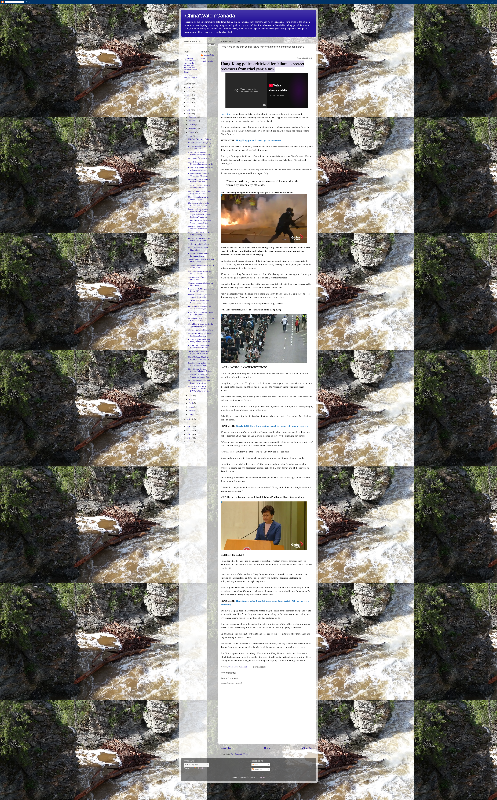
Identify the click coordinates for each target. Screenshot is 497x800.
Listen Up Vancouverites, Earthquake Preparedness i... (199, 153)
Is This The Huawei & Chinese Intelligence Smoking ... (199, 334)
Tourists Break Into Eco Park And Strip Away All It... (201, 260)
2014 (189, 434)
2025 (189, 91)
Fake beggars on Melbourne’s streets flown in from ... (199, 364)
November (193, 120)
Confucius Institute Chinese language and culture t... (198, 254)
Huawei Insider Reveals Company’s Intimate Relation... (201, 370)
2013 (189, 438)
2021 (189, 106)
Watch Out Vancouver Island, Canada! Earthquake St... (199, 375)
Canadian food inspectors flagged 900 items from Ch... (200, 313)
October (192, 124)
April (191, 403)
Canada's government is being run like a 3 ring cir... (200, 284)
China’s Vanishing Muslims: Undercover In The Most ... (199, 346)
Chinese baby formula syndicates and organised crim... (200, 168)
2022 (189, 102)
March (191, 407)
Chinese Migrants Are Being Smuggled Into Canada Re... (199, 340)
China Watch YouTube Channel (190, 76)
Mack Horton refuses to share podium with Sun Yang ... (199, 204)
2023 (189, 98)
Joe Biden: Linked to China (198, 244)
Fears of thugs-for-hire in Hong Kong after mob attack (199, 192)
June (191, 395)
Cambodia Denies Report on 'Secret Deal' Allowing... (198, 174)
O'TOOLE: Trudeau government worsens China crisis (200, 295)
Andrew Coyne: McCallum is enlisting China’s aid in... (199, 186)
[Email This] (254, 667)
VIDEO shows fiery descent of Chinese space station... (199, 221)
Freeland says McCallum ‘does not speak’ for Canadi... (201, 319)
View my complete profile (207, 59)
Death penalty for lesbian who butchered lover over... (199, 180)
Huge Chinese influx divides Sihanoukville (198, 248)
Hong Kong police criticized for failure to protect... (200, 198)
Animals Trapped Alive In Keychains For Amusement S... (200, 163)
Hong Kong (226, 113)
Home (267, 748)
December (193, 117)
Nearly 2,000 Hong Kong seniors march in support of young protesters (272, 425)
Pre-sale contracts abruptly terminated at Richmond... (199, 210)
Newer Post (226, 748)
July (190, 136)
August (192, 132)
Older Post (307, 748)
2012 (189, 441)
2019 (189, 113)
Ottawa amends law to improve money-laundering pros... (199, 307)
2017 (189, 423)
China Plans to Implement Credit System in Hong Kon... (200, 325)
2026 (189, 87)
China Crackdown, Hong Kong (199, 142)
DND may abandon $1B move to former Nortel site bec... (200, 381)
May (191, 399)
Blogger (262, 777)
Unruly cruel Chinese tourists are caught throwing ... (200, 233)
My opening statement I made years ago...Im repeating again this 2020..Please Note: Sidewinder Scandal (190, 65)
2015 (189, 430)
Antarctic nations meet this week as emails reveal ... (201, 266)
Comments (258, 769)
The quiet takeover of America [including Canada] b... (199, 215)
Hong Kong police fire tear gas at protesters (258, 140)
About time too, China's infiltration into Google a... (201, 278)
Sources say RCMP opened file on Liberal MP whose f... (201, 290)
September (193, 128)
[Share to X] (259, 667)
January (192, 414)
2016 (189, 426)
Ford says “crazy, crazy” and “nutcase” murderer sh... (198, 227)
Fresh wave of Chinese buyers (199, 158)
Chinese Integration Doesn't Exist (200, 330)
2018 (189, 419)
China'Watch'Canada (210, 16)
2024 (189, 95)
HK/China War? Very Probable (199, 139)
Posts (256, 764)
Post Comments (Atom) (239, 754)
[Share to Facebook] (261, 667)
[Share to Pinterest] (264, 667)
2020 (189, 110)
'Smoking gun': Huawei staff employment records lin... (198, 352)
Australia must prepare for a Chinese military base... (198, 301)
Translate (201, 768)
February (192, 410)
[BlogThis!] (256, 667)
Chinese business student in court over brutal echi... (200, 147)
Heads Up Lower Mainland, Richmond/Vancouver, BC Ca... (201, 358)
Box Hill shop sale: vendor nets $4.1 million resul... (199, 272)
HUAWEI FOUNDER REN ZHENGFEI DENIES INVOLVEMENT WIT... (198, 388)
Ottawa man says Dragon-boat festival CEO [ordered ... (199, 239)
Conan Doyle (209, 55)
